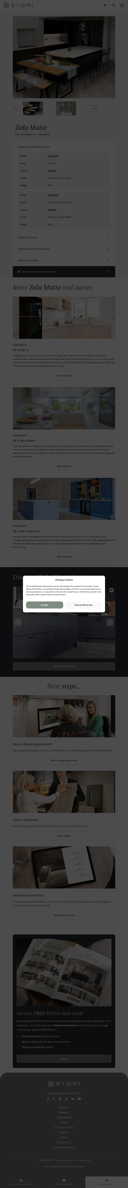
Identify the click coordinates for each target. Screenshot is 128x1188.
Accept (44, 604)
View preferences (83, 604)
